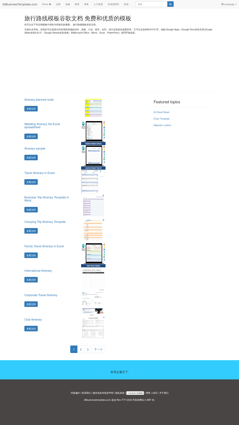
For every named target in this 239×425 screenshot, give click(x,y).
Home (45, 4)
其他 (126, 4)
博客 (148, 392)
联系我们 (86, 392)
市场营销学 (113, 4)
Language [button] (229, 4)
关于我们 (163, 392)
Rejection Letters (162, 125)
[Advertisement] (119, 65)
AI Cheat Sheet (161, 112)
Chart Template (162, 118)
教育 (77, 4)
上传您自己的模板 (135, 393)
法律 (58, 4)
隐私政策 (119, 392)
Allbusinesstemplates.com (97, 399)
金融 (67, 4)
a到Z (154, 392)
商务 (86, 4)
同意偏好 (75, 392)
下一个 (98, 349)
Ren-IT (120, 399)
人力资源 (98, 4)
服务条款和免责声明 (103, 392)
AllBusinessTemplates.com (19, 4)
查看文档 (31, 108)
